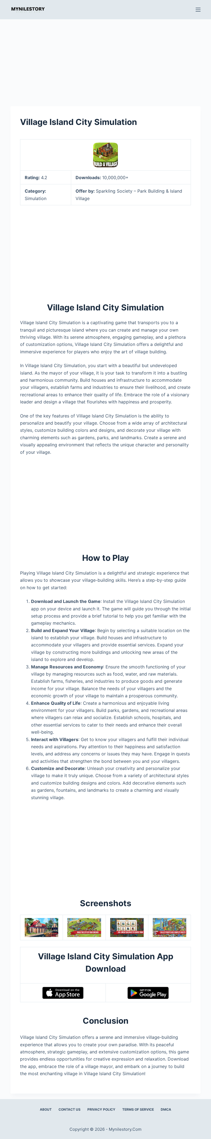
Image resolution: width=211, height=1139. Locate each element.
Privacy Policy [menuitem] (101, 1109)
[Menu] (198, 9)
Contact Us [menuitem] (69, 1109)
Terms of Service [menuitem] (138, 1109)
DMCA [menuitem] (166, 1109)
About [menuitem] (46, 1109)
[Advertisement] (105, 60)
